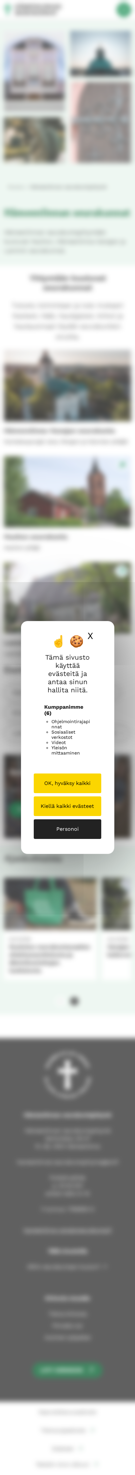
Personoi (67, 829)
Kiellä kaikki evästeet (67, 806)
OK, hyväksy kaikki (67, 783)
